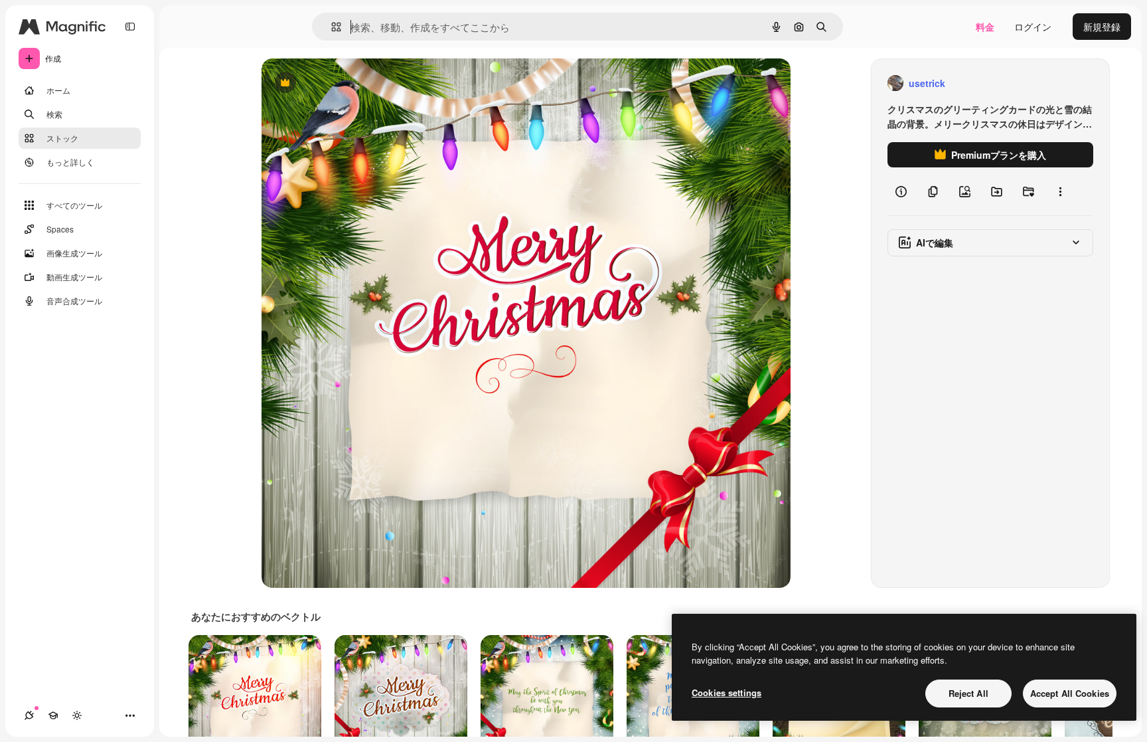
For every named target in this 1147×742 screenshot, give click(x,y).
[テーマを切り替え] (77, 715)
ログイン (1032, 26)
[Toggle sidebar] (130, 26)
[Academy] (53, 715)
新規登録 (1101, 26)
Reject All (968, 693)
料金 (985, 26)
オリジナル (353, 83)
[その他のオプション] (1060, 191)
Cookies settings (726, 692)
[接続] (29, 715)
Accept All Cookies (1069, 693)
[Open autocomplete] (331, 27)
